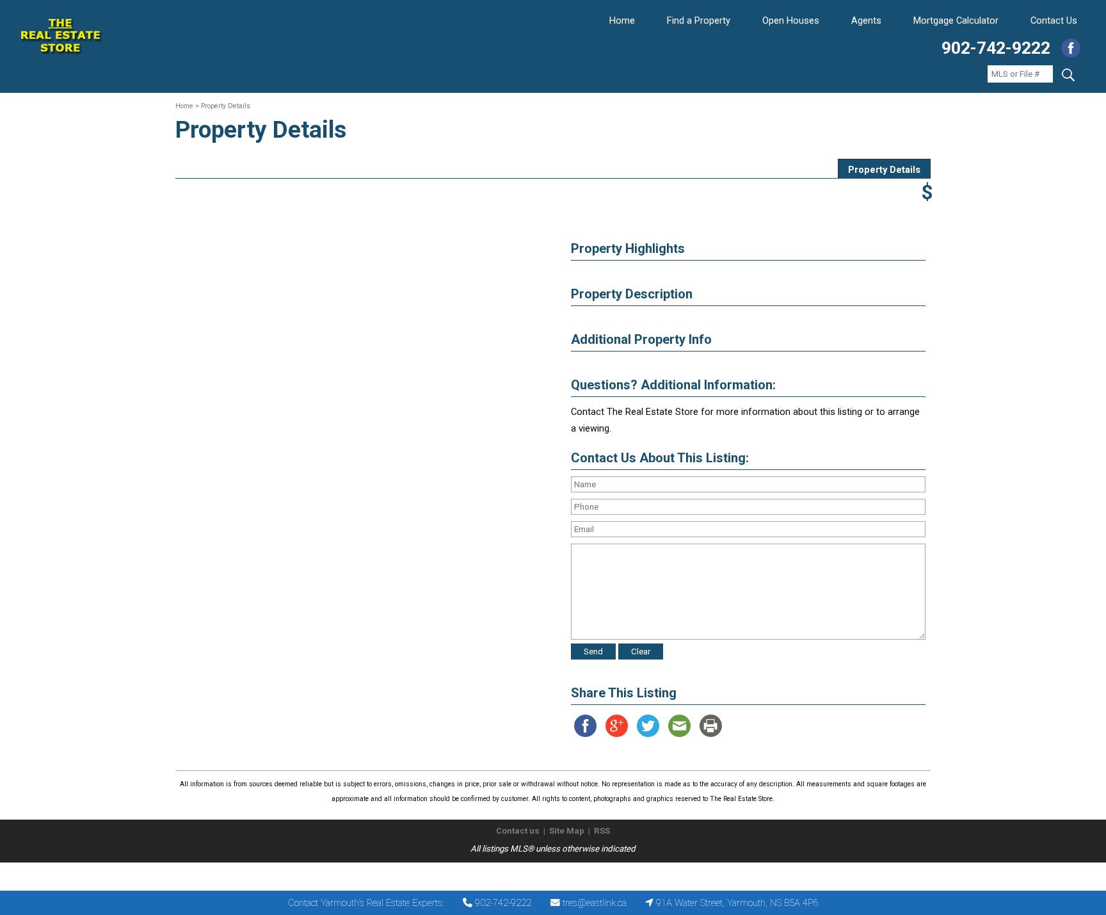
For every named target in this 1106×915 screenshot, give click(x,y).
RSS (602, 831)
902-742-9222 (996, 48)
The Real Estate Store (547, 873)
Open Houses (790, 20)
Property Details (884, 169)
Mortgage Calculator (955, 20)
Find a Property (698, 20)
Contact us (518, 831)
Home (622, 20)
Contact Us (1053, 20)
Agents (866, 20)
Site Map (566, 831)
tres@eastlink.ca (595, 903)
